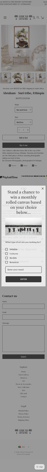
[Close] (43, 188)
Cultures (14, 254)
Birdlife (13, 258)
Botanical (14, 262)
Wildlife (13, 249)
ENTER (23, 279)
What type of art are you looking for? (23, 242)
